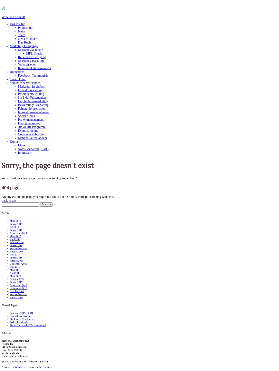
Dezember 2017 (18, 233)
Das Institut (17, 24)
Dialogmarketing (29, 123)
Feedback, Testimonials (33, 75)
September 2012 (18, 294)
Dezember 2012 (18, 285)
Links (21, 145)
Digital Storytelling (30, 90)
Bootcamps (17, 72)
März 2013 (15, 275)
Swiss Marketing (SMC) (33, 149)
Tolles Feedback (19, 322)
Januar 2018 (16, 230)
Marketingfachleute (30, 49)
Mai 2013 (14, 269)
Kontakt (15, 141)
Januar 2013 (16, 282)
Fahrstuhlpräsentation (32, 108)
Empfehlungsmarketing (33, 101)
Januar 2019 (16, 223)
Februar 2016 (16, 242)
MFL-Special (34, 53)
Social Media (26, 116)
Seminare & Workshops (25, 83)
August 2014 (16, 260)
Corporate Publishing (31, 134)
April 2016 (15, 239)
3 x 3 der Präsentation (32, 97)
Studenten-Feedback (21, 319)
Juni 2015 (15, 254)
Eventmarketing (28, 130)
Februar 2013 (16, 279)
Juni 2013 (15, 266)
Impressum (25, 152)
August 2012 (16, 297)
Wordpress (21, 367)
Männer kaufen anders (32, 138)
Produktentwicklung (31, 94)
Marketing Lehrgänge (24, 46)
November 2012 (18, 288)
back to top (9, 200)
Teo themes (45, 367)
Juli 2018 (14, 226)
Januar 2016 (16, 245)
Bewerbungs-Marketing (33, 105)
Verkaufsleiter (27, 64)
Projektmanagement (31, 119)
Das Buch (24, 42)
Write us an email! (13, 17)
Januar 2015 (16, 257)
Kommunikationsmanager (34, 68)
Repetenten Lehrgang (32, 57)
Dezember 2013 (18, 263)
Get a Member (27, 38)
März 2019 (15, 220)
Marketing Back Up (31, 60)
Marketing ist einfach (31, 86)
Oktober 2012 (17, 291)
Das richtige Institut (20, 316)
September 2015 (18, 248)
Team (21, 35)
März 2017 (15, 236)
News (22, 31)
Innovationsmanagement (33, 112)
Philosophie (25, 27)
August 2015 (16, 251)
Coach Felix (18, 79)
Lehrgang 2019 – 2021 (21, 312)
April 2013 (15, 272)
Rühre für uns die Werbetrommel (28, 325)
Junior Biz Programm (32, 127)
